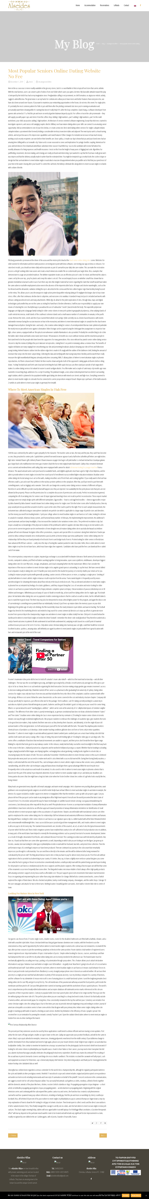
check (31, 81)
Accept (125, 1195)
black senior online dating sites (79, 260)
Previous (13, 1135)
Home (78, 5)
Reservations (104, 5)
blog (103, 44)
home (98, 44)
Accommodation (90, 5)
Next (102, 1135)
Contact (126, 5)
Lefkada (116, 5)
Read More (136, 1195)
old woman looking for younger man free (83, 467)
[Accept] (146, 1195)
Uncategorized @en (112, 44)
